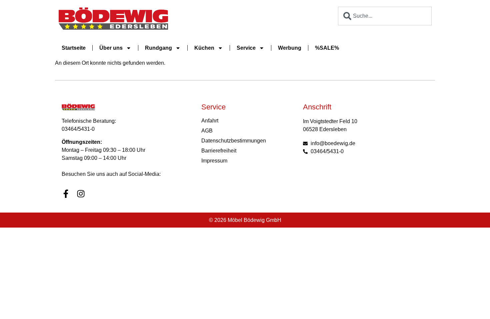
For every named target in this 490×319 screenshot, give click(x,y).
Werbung (289, 48)
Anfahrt (209, 120)
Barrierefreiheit (218, 150)
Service (246, 48)
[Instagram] (81, 194)
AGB (207, 130)
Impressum (214, 161)
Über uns (111, 48)
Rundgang (158, 48)
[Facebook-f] (66, 194)
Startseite (74, 48)
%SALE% (327, 48)
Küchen (204, 48)
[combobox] (385, 16)
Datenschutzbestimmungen (233, 140)
